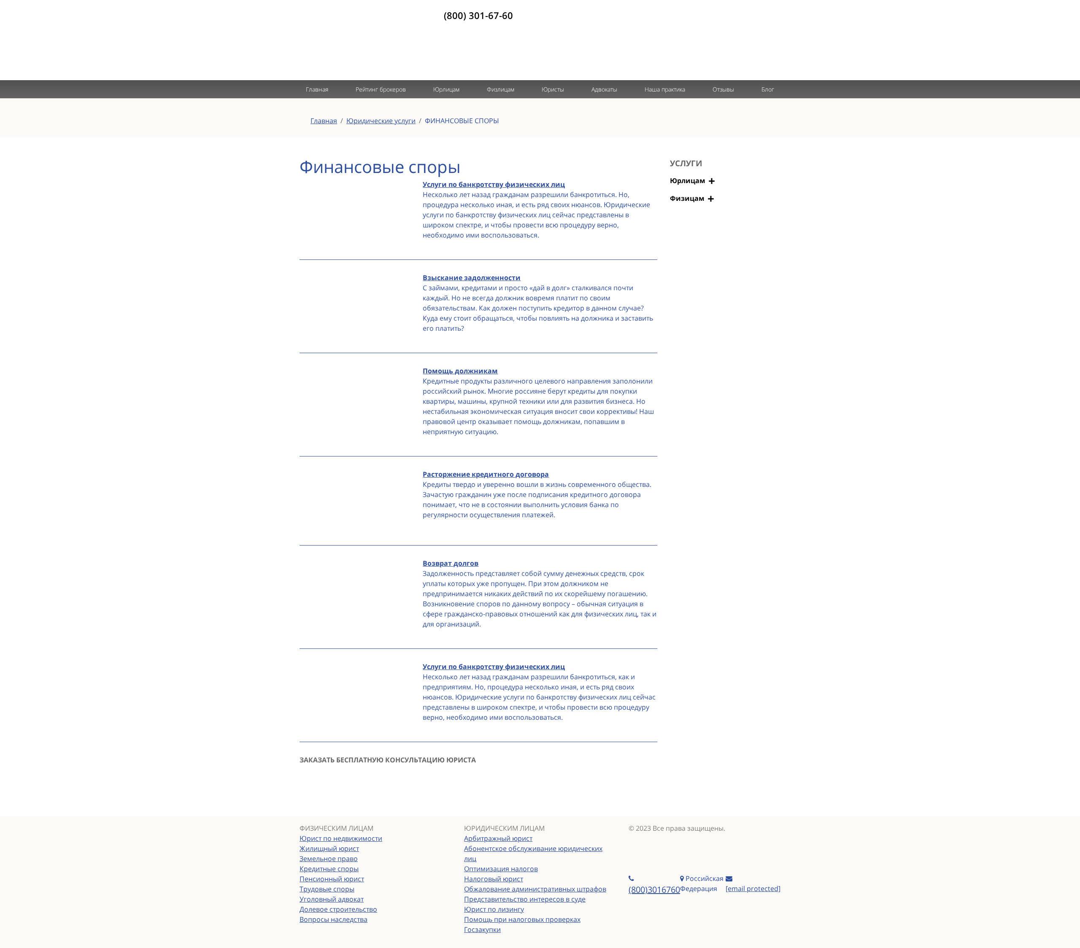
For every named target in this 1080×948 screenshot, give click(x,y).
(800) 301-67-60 (478, 15)
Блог (767, 89)
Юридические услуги (381, 120)
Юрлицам (446, 89)
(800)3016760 (654, 889)
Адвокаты (604, 89)
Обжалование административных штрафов (535, 889)
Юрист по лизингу (494, 909)
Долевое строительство (338, 909)
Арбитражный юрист (498, 838)
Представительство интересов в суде (525, 899)
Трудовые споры (327, 889)
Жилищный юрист (329, 848)
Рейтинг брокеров (381, 89)
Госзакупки (482, 929)
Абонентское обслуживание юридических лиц (533, 853)
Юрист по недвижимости (341, 838)
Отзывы (723, 89)
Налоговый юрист (493, 878)
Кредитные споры (329, 868)
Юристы (553, 89)
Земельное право (329, 858)
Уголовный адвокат (332, 899)
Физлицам (500, 89)
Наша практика (665, 89)
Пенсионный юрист (332, 878)
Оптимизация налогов (501, 868)
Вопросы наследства (333, 919)
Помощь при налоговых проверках (522, 919)
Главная (317, 89)
